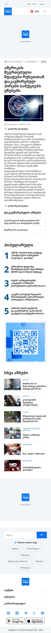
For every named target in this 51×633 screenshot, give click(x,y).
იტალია (26, 412)
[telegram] (25, 613)
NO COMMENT (27, 445)
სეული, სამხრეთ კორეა (31, 436)
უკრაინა (26, 380)
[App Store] (35, 621)
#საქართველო (33, 548)
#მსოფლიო (25, 555)
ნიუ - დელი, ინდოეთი (34, 453)
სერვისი (9, 596)
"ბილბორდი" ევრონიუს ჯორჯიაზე (31, 429)
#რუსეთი (39, 561)
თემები (8, 590)
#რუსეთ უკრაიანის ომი (18, 561)
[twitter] (34, 613)
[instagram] (17, 613)
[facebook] (8, 613)
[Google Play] (16, 621)
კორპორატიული (15, 603)
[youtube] (42, 613)
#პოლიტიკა (25, 568)
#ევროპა (15, 548)
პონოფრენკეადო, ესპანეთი (32, 468)
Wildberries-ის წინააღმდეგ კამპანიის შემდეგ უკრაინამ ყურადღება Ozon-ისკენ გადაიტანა (34, 386)
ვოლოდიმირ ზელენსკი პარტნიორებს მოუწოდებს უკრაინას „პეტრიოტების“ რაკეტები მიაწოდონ (34, 402)
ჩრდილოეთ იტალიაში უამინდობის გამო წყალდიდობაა (34, 418)
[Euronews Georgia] (8, 11)
